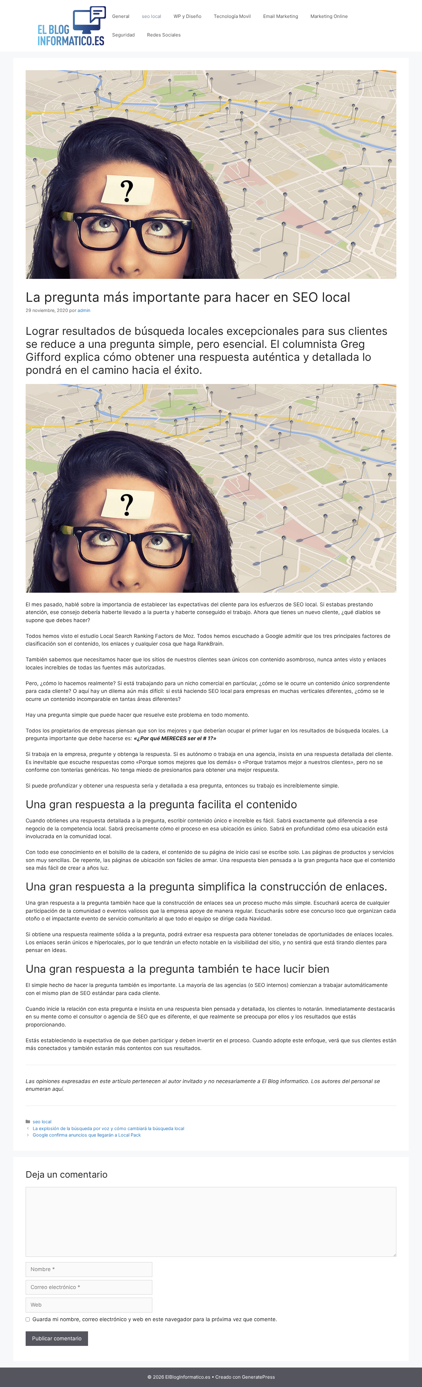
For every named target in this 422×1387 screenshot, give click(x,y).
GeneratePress (258, 1377)
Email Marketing (280, 16)
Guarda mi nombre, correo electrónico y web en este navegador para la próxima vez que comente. (154, 1319)
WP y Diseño (187, 16)
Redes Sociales (164, 35)
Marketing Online (329, 16)
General (120, 16)
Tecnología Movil (232, 16)
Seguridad (123, 35)
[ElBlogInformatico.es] (72, 25)
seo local (151, 16)
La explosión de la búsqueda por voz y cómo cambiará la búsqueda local (108, 1128)
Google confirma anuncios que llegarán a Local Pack (87, 1134)
